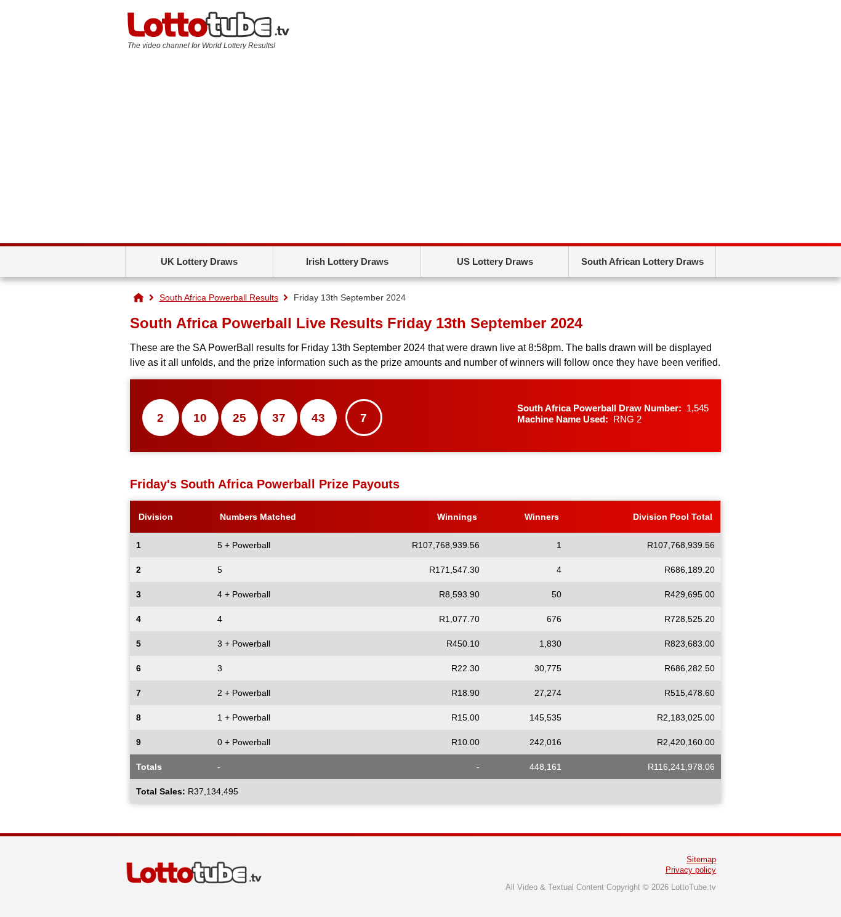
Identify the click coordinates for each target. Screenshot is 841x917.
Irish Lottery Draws (347, 261)
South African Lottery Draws (642, 261)
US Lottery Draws (495, 261)
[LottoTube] (138, 297)
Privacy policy (691, 870)
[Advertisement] (420, 151)
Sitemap (701, 859)
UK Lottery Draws (199, 261)
